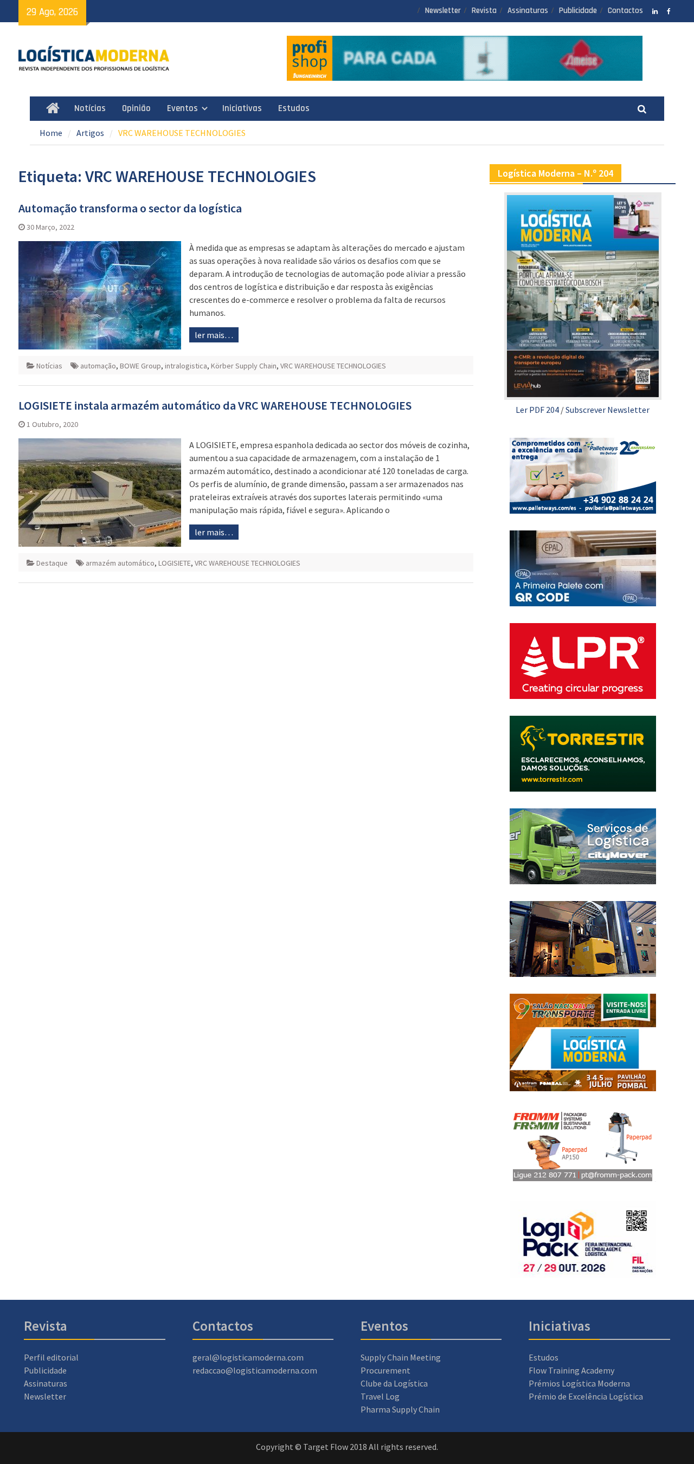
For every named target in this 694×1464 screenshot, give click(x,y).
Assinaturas (527, 10)
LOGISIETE (174, 563)
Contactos (625, 10)
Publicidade (578, 10)
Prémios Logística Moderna (579, 1383)
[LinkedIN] (655, 10)
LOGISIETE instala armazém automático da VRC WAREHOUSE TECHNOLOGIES (215, 405)
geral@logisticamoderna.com (248, 1357)
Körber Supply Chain (244, 366)
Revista (484, 10)
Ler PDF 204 (537, 409)
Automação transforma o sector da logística (130, 208)
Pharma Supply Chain (400, 1409)
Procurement (385, 1370)
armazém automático (120, 563)
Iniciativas (242, 108)
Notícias (90, 108)
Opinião (136, 108)
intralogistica (186, 366)
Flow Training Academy (571, 1370)
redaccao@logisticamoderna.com (254, 1370)
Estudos (294, 108)
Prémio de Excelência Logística (586, 1396)
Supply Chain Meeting (401, 1357)
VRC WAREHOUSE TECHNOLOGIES (333, 366)
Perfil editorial (51, 1357)
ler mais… (214, 334)
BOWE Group (140, 366)
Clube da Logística (394, 1383)
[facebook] (669, 10)
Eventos (182, 108)
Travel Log (380, 1396)
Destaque (52, 563)
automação (98, 366)
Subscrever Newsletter (608, 409)
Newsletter (443, 10)
